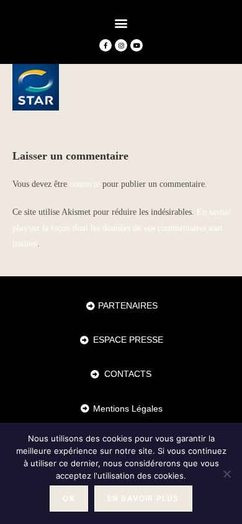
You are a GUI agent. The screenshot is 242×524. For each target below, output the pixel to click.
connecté (84, 184)
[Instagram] (121, 45)
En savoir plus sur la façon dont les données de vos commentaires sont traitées (121, 227)
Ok (68, 498)
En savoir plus (143, 498)
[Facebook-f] (105, 45)
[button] (121, 22)
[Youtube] (136, 45)
